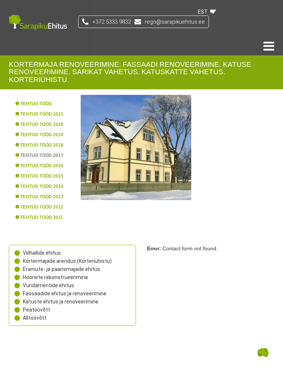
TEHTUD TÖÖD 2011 (41, 217)
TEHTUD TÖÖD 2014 (41, 186)
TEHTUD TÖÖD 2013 (41, 196)
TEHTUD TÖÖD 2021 (41, 114)
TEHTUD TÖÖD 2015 (41, 176)
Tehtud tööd (36, 103)
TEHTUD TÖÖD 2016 (41, 165)
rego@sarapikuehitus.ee (175, 21)
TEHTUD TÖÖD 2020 (41, 124)
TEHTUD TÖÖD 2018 (41, 145)
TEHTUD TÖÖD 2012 (41, 207)
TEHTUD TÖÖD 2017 (41, 155)
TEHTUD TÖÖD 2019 (41, 134)
